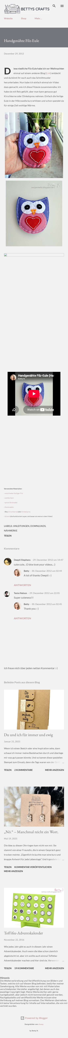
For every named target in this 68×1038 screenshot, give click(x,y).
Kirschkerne (12, 512)
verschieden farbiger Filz (14, 493)
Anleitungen (21, 526)
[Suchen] (54, 6)
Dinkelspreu (26, 512)
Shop (23, 18)
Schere (7, 516)
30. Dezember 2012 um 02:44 (47, 570)
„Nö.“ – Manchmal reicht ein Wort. (31, 831)
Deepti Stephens (22, 559)
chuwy (40, 1024)
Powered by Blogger (36, 1018)
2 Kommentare (23, 770)
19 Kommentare (24, 968)
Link (48, 73)
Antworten (22, 585)
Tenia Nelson (20, 593)
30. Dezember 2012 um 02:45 (47, 604)
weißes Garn (9, 498)
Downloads (38, 526)
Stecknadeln (9, 507)
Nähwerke (10, 530)
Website (8, 18)
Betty (26, 570)
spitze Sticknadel (11, 502)
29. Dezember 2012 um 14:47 (48, 559)
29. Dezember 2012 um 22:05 (45, 593)
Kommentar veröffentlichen (33, 867)
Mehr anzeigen (54, 770)
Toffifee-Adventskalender (23, 932)
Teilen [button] (8, 535)
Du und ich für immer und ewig (28, 734)
